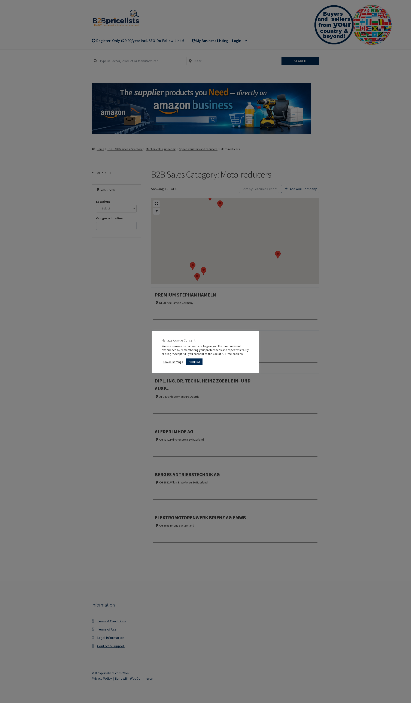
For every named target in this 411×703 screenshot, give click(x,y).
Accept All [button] (194, 362)
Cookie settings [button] (173, 362)
